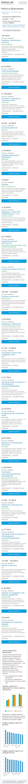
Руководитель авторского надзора (11, 623)
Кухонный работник (9, 127)
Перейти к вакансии (14, 60)
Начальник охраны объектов (13, 269)
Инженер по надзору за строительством (11, 99)
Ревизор (4, 184)
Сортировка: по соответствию (12, 30)
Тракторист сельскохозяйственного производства (11, 474)
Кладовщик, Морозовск (11, 323)
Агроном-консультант (10, 296)
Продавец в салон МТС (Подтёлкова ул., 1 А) (11, 212)
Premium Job (7, 2)
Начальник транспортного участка (12, 505)
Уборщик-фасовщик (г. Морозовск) (10, 156)
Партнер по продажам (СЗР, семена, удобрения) (13, 593)
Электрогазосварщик (10, 71)
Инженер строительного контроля (11, 41)
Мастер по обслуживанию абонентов (12, 443)
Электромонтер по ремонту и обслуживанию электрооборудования (13, 384)
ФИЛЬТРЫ (22, 3)
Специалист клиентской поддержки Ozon (11, 353)
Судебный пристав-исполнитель (9, 242)
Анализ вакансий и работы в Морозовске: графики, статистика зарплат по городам (13, 26)
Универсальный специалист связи (13, 414)
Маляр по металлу (9, 565)
